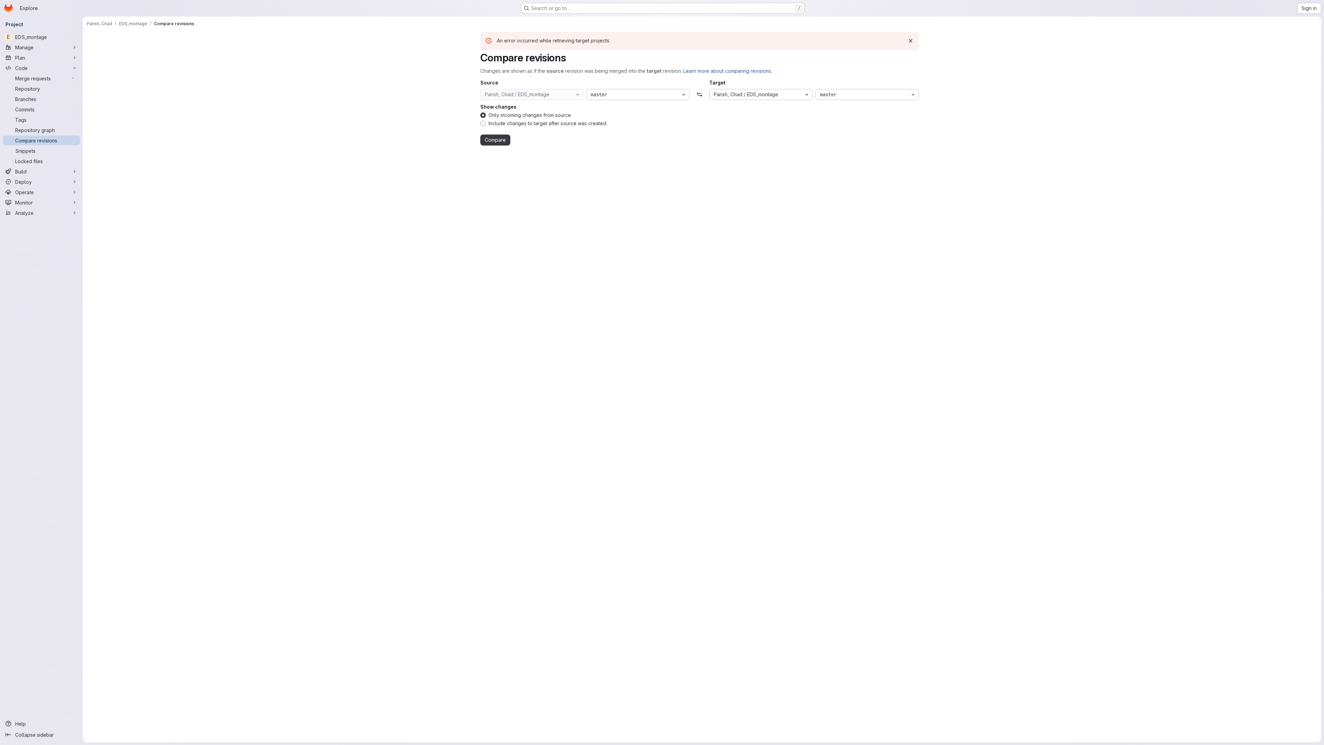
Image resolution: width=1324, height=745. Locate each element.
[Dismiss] (910, 41)
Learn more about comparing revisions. (727, 71)
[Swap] (699, 94)
